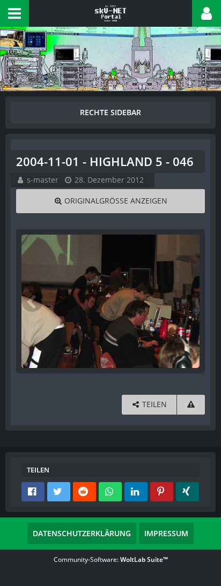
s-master (42, 180)
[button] (14, 13)
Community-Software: (111, 559)
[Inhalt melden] (191, 405)
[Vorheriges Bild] (32, 301)
